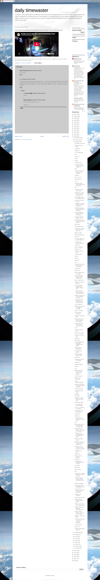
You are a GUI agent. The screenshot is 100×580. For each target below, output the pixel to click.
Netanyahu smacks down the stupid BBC (79, 399)
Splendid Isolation (78, 98)
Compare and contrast (78, 495)
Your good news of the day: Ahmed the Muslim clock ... (79, 479)
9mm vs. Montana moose (79, 439)
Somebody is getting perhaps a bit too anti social (79, 205)
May (76, 540)
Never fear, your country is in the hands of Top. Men (79, 447)
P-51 (76, 154)
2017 (75, 132)
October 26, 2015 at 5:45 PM (38, 93)
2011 (75, 556)
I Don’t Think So (77, 99)
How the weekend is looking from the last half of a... (79, 213)
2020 (75, 126)
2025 (75, 116)
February (77, 546)
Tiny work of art (78, 524)
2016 (75, 134)
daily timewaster (31, 10)
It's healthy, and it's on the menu (79, 190)
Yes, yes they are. (79, 376)
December (77, 137)
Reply (21, 74)
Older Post (65, 136)
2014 (75, 550)
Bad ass (77, 258)
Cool (76, 181)
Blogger (52, 575)
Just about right (78, 254)
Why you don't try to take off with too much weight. (79, 320)
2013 (75, 552)
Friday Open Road (79, 226)
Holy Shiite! (77, 465)
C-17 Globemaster (79, 152)
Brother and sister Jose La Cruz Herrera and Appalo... (79, 372)
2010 (75, 558)
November (77, 139)
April (76, 542)
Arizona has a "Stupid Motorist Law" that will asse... (80, 474)
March (76, 544)
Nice (76, 471)
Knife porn (77, 338)
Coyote (76, 366)
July (76, 536)
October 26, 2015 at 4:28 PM (34, 70)
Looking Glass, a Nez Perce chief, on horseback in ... (80, 265)
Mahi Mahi (77, 459)
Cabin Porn (77, 245)
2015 (75, 136)
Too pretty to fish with (80, 143)
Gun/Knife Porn (78, 162)
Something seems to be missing (79, 360)
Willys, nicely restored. (78, 378)
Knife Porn (77, 416)
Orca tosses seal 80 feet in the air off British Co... (79, 229)
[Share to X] (38, 63)
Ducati (76, 158)
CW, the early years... (80, 333)
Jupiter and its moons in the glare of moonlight (80, 307)
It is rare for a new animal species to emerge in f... (79, 165)
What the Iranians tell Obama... (79, 283)
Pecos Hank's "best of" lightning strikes (80, 198)
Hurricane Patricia (79, 364)
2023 (75, 120)
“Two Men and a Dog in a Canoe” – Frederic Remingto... (79, 520)
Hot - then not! (78, 177)
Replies (23, 90)
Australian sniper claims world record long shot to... (80, 184)
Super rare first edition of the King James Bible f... (79, 430)
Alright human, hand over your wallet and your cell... (79, 194)
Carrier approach (78, 304)
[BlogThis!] (36, 63)
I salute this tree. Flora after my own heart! (79, 419)
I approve (77, 175)
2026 (75, 114)
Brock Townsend (24, 70)
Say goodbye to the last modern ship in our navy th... (80, 486)
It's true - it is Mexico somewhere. (79, 408)
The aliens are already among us (79, 242)
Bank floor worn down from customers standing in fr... (79, 443)
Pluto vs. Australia (79, 310)
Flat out (76, 256)
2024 (75, 118)
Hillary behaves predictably (78, 348)
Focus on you (78, 469)
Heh (76, 168)
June (76, 538)
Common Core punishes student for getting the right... (79, 435)
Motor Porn (77, 224)
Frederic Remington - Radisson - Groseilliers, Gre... (79, 508)
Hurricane (77, 156)
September (77, 532)
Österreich (77, 150)
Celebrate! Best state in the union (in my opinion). (79, 221)
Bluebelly (77, 394)
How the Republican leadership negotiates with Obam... (79, 343)
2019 (75, 128)
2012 (75, 554)
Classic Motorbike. (79, 247)
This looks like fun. (79, 388)
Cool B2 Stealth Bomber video (78, 355)
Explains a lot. (78, 249)
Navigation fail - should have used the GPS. (79, 462)
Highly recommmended (79, 382)
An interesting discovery (78, 313)
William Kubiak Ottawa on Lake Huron (79, 500)
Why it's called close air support (79, 273)
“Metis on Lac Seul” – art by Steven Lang (80, 504)
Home (42, 136)
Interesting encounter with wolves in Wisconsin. (79, 491)
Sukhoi (76, 160)
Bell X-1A (77, 236)
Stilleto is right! (78, 232)
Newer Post (18, 136)
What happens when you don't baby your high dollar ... (79, 425)
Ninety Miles (77, 66)
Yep (75, 368)
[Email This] (35, 63)
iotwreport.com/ (78, 58)
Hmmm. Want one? (79, 280)
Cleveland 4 (77, 148)
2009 (75, 560)
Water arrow (77, 340)
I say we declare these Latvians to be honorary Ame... (80, 292)
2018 (75, 130)
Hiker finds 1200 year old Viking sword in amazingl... (79, 385)
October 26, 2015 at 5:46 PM (38, 100)
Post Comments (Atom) (26, 139)
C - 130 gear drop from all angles (79, 405)
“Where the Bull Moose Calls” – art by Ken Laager (79, 512)
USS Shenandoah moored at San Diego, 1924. (79, 277)
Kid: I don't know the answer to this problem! (79, 172)
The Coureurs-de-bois (79, 497)
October (77, 141)
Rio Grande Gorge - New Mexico (79, 411)
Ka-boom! (77, 260)
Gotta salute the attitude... (78, 456)
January (77, 548)
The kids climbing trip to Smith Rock (79, 239)
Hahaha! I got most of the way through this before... (80, 296)
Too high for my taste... (78, 451)
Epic (76, 262)
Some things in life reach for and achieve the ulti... (79, 324)
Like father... (77, 396)
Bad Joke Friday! (77, 60)
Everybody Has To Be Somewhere (79, 105)
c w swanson (27, 93)
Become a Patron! (76, 27)
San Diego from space (78, 351)
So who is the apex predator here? (79, 217)
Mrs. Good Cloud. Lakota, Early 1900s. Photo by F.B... (79, 287)
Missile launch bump (79, 234)
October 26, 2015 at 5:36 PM (28, 79)
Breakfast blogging (79, 483)
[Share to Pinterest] (41, 63)
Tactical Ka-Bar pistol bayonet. (79, 529)
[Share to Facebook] (39, 63)
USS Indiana (77, 268)
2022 (75, 122)
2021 (75, 124)
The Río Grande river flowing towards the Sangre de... (80, 209)
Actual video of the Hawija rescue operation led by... (79, 301)
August (77, 534)
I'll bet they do (78, 179)
